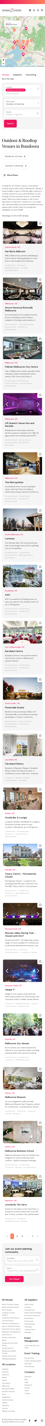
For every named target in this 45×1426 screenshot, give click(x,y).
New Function (7, 1335)
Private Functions (11, 440)
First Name (11, 1258)
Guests (9, 112)
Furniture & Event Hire (32, 1316)
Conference (21, 265)
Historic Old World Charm (11, 1326)
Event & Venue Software (33, 1313)
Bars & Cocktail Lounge (10, 1304)
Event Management (31, 1339)
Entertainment (29, 1310)
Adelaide (5, 1369)
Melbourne (6, 1386)
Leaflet (20, 66)
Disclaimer (28, 1385)
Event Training (32, 1353)
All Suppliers (30, 1299)
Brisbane (5, 1372)
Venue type (10, 102)
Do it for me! (8, 78)
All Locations (9, 1364)
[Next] (38, 233)
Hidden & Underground (10, 1323)
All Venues (7, 1299)
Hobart (4, 1380)
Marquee (34, 1004)
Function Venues (11, 501)
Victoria (5, 1408)
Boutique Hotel (10, 327)
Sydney (4, 1403)
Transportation (29, 1330)
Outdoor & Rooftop (9, 1337)
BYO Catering (23, 443)
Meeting (18, 778)
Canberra (5, 1375)
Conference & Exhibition (10, 1318)
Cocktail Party (10, 265)
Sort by (9, 23)
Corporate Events (11, 270)
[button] (26, 29)
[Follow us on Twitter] (35, 1420)
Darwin (4, 1378)
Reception (16, 1114)
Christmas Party (11, 443)
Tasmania (5, 1405)
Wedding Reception (12, 268)
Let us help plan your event (31, 1346)
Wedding (24, 268)
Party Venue (9, 445)
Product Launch (10, 1006)
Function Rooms (22, 381)
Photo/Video (28, 1318)
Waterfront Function (9, 1356)
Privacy (27, 1388)
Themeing (28, 1327)
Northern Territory (8, 1392)
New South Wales (8, 1389)
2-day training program (32, 1361)
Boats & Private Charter (10, 1307)
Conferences (22, 327)
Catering (27, 1307)
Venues (5, 74)
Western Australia (8, 1411)
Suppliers (17, 74)
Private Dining (10, 381)
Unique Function (8, 1348)
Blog (26, 1379)
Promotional (28, 1321)
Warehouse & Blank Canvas (9, 1352)
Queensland (6, 1397)
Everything (31, 74)
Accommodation (11, 324)
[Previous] (7, 233)
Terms (26, 1391)
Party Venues (10, 558)
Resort (4, 1340)
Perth (4, 1394)
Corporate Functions (26, 324)
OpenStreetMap (30, 66)
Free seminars (29, 1366)
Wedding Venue (10, 330)
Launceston (6, 1383)
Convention (25, 952)
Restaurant (23, 780)
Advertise (27, 1377)
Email (9, 1268)
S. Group (21, 1422)
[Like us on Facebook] (29, 1420)
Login (26, 1382)
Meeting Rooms (10, 386)
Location (9, 87)
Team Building (29, 1324)
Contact (27, 1393)
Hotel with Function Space (11, 1329)
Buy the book (29, 1358)
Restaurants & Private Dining (10, 1344)
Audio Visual (28, 1304)
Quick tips (28, 1364)
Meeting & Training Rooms (11, 1332)
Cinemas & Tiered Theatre (8, 1314)
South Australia (7, 1400)
